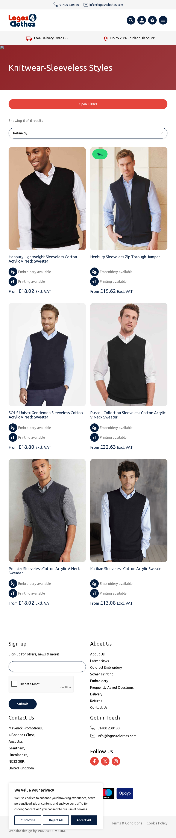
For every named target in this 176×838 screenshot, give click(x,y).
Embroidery (99, 681)
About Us (97, 654)
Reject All (56, 820)
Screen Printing (101, 674)
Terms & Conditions (126, 823)
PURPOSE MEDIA (52, 831)
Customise (28, 820)
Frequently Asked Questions (112, 687)
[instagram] (116, 761)
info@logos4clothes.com (117, 736)
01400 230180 (108, 728)
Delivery (96, 694)
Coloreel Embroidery (106, 667)
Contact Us (99, 707)
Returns (96, 701)
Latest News (99, 661)
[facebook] (94, 761)
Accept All (84, 820)
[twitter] (105, 761)
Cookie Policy (157, 823)
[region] (56, 806)
